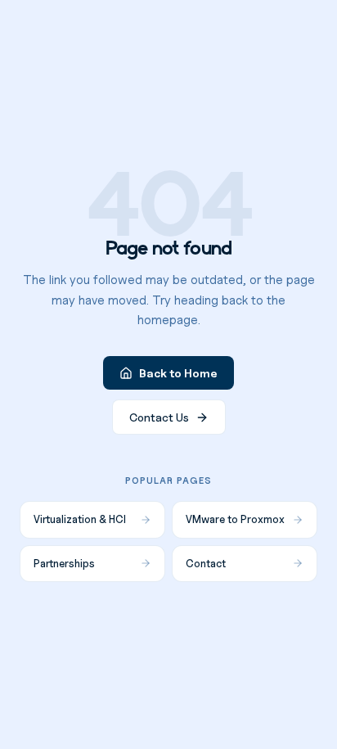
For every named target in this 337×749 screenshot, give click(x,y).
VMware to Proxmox (235, 519)
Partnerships (64, 563)
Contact (206, 563)
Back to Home (178, 373)
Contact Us (159, 417)
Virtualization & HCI (80, 519)
